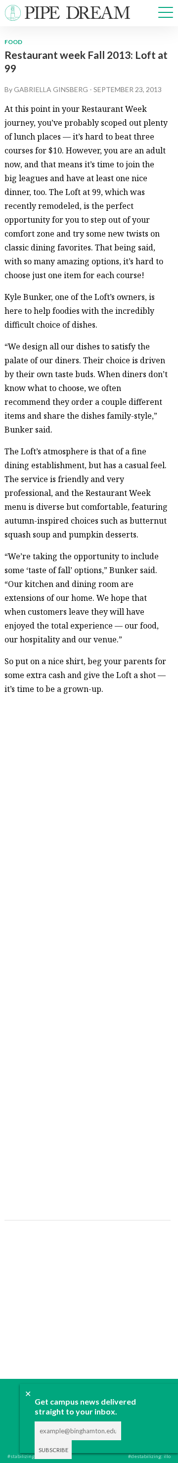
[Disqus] (86, 827)
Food (13, 42)
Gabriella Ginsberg (51, 89)
